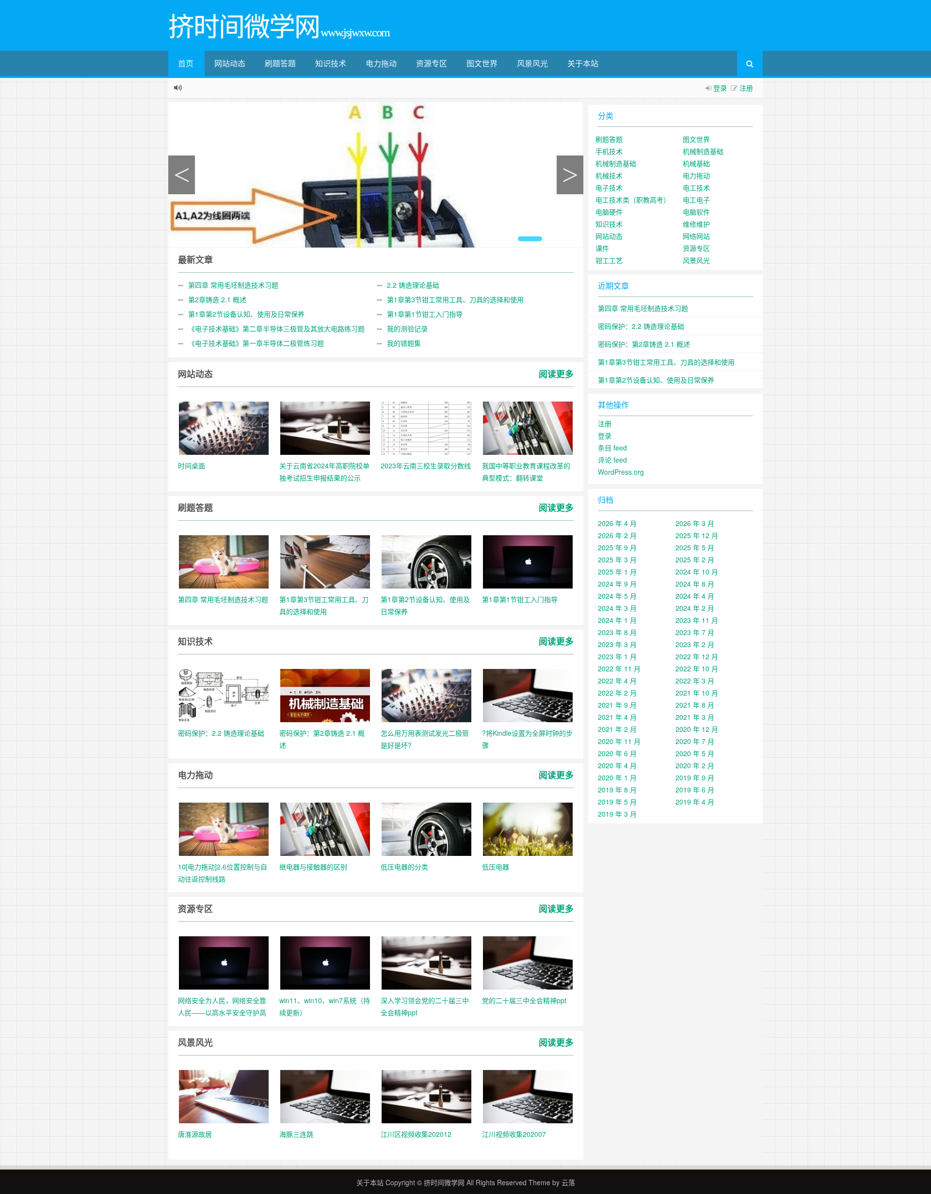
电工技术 (696, 187)
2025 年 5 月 (694, 547)
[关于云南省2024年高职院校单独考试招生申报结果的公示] (325, 427)
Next (570, 174)
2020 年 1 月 (617, 777)
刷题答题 (280, 63)
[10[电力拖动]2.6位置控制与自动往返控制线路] (224, 828)
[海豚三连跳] (325, 1096)
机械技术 (609, 175)
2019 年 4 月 (694, 801)
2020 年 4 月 (617, 765)
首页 (185, 63)
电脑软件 (696, 212)
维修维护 (696, 224)
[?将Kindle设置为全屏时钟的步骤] (528, 694)
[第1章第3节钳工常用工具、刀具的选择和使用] (325, 561)
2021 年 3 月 (694, 717)
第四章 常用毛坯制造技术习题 (233, 285)
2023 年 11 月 (696, 620)
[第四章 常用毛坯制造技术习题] (224, 561)
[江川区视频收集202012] (426, 1096)
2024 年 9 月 (617, 584)
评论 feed (612, 460)
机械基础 (696, 163)
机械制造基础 (703, 151)
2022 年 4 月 (617, 680)
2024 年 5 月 (617, 596)
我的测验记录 (407, 328)
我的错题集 (404, 343)
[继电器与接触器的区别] (325, 828)
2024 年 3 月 (617, 608)
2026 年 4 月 (617, 523)
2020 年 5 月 (694, 753)
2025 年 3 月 (617, 559)
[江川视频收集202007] (528, 1096)
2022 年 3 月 (694, 680)
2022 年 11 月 (619, 668)
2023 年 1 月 (617, 656)
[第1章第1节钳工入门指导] (528, 561)
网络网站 (696, 236)
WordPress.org (621, 472)
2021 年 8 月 (694, 705)
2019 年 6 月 (694, 789)
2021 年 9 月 (617, 705)
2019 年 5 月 (617, 801)
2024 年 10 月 (696, 571)
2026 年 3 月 (694, 523)
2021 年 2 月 (617, 729)
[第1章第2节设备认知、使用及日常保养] (426, 561)
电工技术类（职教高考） (632, 199)
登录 (720, 88)
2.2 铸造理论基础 (413, 285)
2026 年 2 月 (617, 535)
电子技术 (609, 187)
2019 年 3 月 (617, 814)
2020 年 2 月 (694, 765)
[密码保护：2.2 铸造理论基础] (224, 694)
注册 (746, 88)
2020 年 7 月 (694, 741)
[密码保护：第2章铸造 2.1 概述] (325, 694)
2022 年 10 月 (696, 668)
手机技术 (609, 151)
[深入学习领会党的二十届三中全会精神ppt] (426, 962)
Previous (181, 174)
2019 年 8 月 (617, 789)
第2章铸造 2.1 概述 (217, 299)
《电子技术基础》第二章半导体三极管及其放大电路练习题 (276, 328)
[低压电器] (528, 828)
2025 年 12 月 (696, 535)
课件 (602, 248)
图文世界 (482, 63)
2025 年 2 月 (694, 559)
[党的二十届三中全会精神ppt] (528, 962)
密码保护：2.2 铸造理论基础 (641, 326)
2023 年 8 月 (617, 632)
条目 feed (612, 447)
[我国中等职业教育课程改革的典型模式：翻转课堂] (528, 427)
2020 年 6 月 (617, 753)
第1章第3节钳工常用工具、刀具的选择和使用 (455, 299)
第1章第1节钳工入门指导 (425, 314)
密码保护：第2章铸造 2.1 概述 (644, 344)
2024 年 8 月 (694, 584)
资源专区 (431, 63)
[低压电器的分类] (426, 828)
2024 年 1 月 (617, 620)
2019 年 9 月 (694, 777)
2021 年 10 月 (696, 693)
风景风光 (532, 63)
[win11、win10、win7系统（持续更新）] (325, 962)
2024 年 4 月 (694, 596)
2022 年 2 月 (617, 693)
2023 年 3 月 (617, 644)
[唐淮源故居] (224, 1096)
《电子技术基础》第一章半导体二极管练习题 (256, 343)
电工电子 (696, 199)
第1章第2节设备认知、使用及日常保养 (246, 314)
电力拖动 (381, 63)
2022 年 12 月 (696, 656)
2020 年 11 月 (619, 741)
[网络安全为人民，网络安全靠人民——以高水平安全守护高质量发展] (224, 962)
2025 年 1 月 (617, 571)
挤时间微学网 (444, 1182)
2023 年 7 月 (694, 632)
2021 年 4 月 (617, 717)
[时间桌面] (224, 427)
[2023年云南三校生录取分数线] (426, 427)
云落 (568, 1182)
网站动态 (229, 63)
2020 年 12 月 (696, 729)
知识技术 (330, 63)
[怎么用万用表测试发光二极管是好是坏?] (426, 694)
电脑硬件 (609, 212)
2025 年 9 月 (617, 547)
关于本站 (582, 63)
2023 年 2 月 (694, 644)
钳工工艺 (609, 260)
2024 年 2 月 (694, 608)
